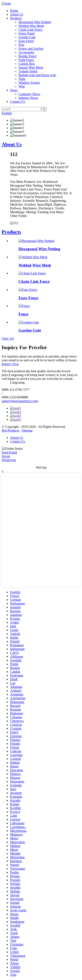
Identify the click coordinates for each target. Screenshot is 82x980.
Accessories (26, 52)
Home (14, 10)
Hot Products (10, 430)
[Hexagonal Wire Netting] (36, 241)
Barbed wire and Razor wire (37, 75)
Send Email (9, 452)
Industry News (28, 98)
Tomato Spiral (28, 71)
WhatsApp (9, 460)
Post (21, 45)
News (14, 90)
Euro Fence (26, 41)
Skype (6, 456)
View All (8, 338)
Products (16, 18)
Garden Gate (27, 37)
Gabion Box (27, 63)
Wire (22, 86)
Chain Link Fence (30, 29)
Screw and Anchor (31, 48)
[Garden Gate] (29, 322)
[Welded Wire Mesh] (33, 257)
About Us (16, 14)
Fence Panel (27, 33)
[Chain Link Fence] (32, 273)
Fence (23, 314)
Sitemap (27, 430)
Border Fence (28, 56)
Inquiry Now (10, 364)
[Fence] (24, 306)
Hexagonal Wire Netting (35, 22)
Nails (22, 79)
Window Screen (29, 82)
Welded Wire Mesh (31, 26)
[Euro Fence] (28, 289)
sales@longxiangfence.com (20, 401)
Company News (29, 94)
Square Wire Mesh (31, 67)
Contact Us (17, 101)
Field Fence (26, 60)
